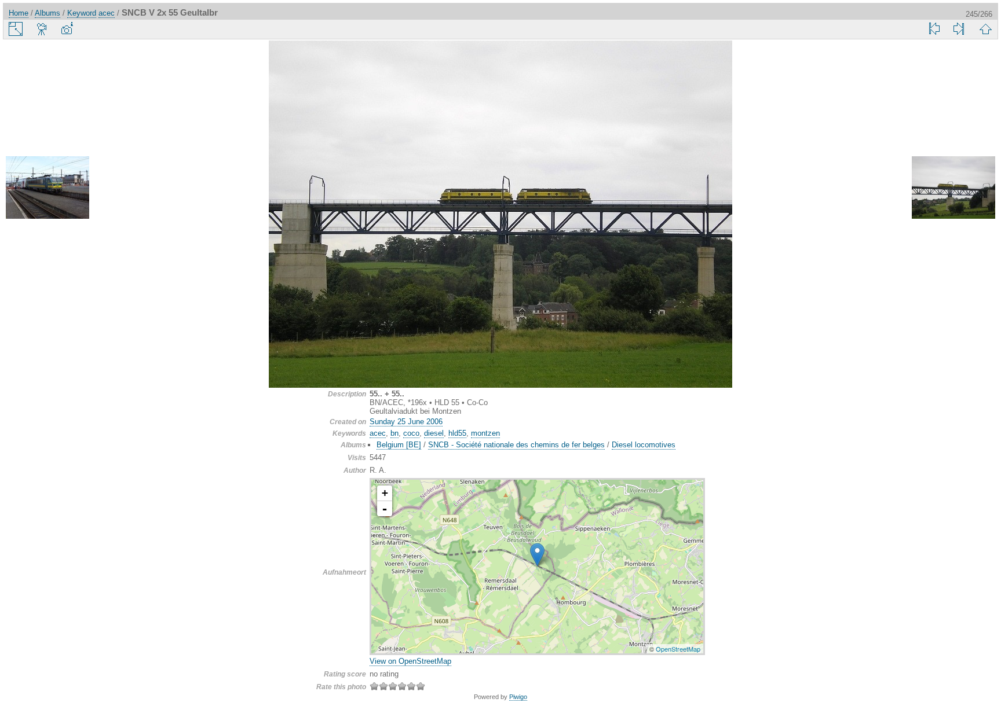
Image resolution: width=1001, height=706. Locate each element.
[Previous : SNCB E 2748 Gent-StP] (47, 188)
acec (106, 13)
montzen (485, 433)
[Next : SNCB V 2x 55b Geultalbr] (953, 188)
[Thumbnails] (985, 28)
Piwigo (518, 696)
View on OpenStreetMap (410, 661)
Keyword (81, 13)
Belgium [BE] (399, 444)
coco (411, 433)
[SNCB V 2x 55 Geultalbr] (537, 555)
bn (394, 433)
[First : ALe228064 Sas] (934, 28)
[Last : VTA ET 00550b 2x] (959, 28)
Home (18, 13)
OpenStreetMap (678, 648)
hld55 (457, 433)
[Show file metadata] (66, 28)
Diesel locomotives (643, 444)
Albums (47, 13)
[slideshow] (42, 28)
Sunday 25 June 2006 (406, 421)
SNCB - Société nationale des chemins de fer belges (516, 444)
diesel (434, 433)
